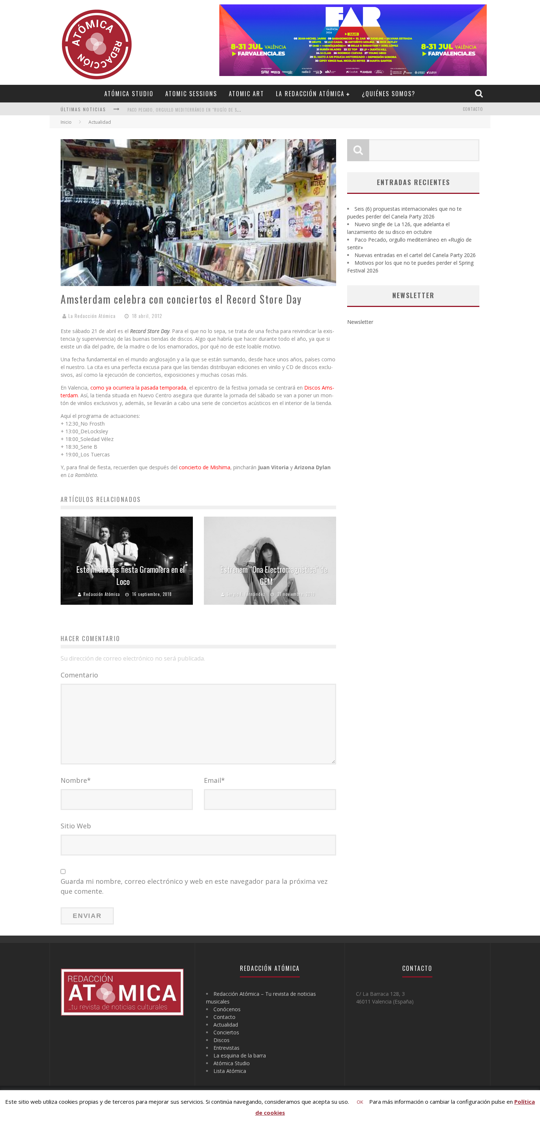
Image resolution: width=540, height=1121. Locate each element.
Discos (221, 1040)
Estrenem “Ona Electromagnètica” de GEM (273, 575)
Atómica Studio (129, 93)
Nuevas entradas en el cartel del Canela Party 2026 (415, 255)
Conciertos (226, 1032)
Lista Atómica (229, 1070)
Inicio (66, 122)
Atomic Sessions (191, 93)
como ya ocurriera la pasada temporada (138, 387)
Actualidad (225, 1024)
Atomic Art (246, 93)
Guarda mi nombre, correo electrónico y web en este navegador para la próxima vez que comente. (194, 886)
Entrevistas (226, 1047)
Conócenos (227, 1009)
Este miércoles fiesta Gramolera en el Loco (130, 575)
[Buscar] (479, 93)
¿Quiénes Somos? (388, 93)
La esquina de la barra (239, 1055)
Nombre (76, 780)
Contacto (473, 109)
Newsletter (360, 321)
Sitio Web (76, 825)
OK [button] (360, 1102)
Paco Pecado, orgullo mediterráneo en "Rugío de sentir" (188, 110)
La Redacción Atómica (310, 93)
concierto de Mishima (204, 467)
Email (214, 780)
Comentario (79, 674)
